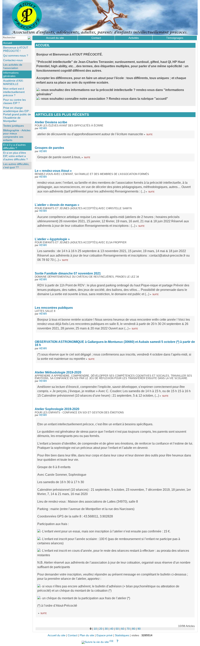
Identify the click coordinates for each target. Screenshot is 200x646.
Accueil (43, 45)
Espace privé (104, 635)
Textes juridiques (13, 125)
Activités (134, 37)
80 (133, 628)
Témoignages (174, 37)
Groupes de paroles (49, 147)
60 (122, 628)
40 (111, 628)
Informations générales (11, 74)
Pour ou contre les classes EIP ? (14, 101)
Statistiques (122, 635)
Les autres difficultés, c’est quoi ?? (16, 165)
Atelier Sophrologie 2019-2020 (57, 409)
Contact (96, 37)
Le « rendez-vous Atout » (53, 170)
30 (106, 628)
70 (128, 628)
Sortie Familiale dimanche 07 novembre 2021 (68, 273)
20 (100, 628)
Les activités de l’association (12, 66)
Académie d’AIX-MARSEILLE (13, 82)
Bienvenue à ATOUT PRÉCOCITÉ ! (15, 49)
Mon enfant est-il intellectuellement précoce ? (14, 92)
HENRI (43, 128)
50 (117, 628)
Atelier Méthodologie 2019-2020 (58, 372)
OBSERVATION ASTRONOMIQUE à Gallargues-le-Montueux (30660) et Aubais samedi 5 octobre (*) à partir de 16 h (115, 343)
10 (95, 628)
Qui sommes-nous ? (15, 55)
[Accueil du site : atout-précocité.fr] (100, 17)
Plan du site (87, 635)
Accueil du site (55, 37)
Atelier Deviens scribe (51, 122)
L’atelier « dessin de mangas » (57, 205)
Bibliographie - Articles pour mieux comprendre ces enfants (16, 135)
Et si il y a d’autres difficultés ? (14, 146)
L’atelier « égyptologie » (52, 239)
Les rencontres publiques (54, 307)
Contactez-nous (13, 60)
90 (139, 628)
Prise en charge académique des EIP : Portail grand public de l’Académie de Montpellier (17, 114)
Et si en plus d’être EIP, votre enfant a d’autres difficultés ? (15, 156)
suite (149, 134)
